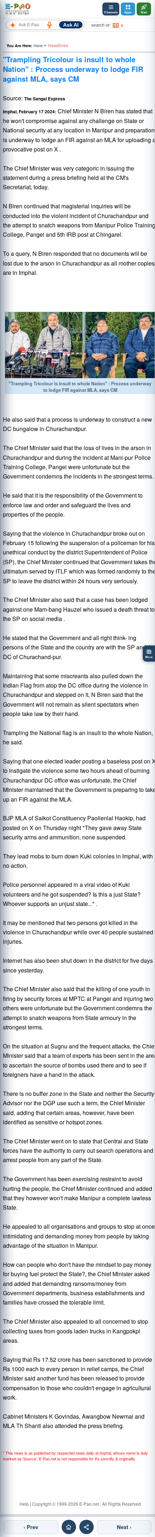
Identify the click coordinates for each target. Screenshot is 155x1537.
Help (24, 1504)
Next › (124, 1527)
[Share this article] (86, 1527)
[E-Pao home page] (69, 1527)
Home (38, 45)
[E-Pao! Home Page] (17, 9)
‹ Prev (30, 1527)
